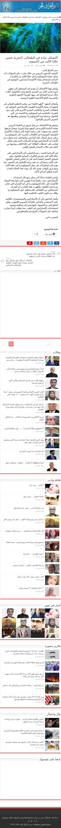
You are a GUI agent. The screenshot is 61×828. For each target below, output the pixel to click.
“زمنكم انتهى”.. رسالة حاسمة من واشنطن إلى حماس (23, 685)
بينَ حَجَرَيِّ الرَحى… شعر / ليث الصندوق (29, 508)
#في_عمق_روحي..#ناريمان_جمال (30, 577)
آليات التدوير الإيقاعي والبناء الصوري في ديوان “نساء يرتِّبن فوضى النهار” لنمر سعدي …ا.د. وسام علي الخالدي (23, 394)
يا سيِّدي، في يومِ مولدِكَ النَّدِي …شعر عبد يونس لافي (23, 519)
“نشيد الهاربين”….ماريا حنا (33, 554)
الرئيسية (55, 17)
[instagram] (29, 821)
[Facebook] (34, 821)
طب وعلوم (46, 17)
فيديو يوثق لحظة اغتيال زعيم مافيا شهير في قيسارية (24, 662)
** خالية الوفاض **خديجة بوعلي (31, 588)
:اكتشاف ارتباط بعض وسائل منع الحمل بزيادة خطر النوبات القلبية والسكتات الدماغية (19, 261)
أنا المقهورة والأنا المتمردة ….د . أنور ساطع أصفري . (24, 428)
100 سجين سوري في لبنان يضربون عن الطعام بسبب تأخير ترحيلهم (40, 254)
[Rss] (37, 821)
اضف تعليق (38, 65)
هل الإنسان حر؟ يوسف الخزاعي (31, 451)
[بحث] (11, 344)
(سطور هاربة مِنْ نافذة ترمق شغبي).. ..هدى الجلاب (24, 542)
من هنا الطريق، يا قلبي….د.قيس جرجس (28, 565)
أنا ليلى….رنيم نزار (36, 485)
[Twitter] (31, 821)
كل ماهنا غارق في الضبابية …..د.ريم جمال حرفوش (25, 531)
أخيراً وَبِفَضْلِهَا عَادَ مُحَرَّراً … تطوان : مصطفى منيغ (25, 463)
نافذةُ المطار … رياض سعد (33, 496)
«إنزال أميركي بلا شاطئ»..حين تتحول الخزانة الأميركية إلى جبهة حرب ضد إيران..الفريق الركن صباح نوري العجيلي (23, 407)
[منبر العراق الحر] (30, 6)
